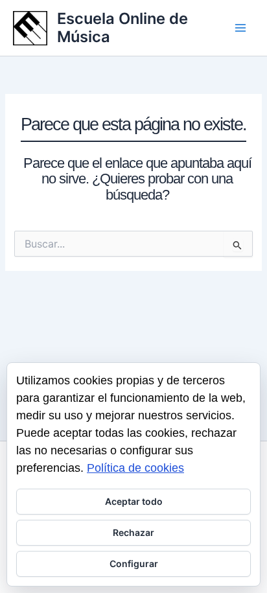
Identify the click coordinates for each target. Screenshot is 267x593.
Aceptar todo (134, 501)
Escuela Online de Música (122, 27)
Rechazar (133, 532)
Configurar (134, 563)
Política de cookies (135, 467)
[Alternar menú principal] (240, 27)
